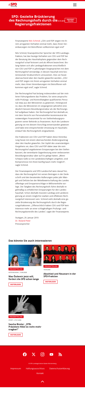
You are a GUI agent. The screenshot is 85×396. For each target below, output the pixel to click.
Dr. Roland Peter (23, 220)
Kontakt (40, 373)
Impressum (15, 368)
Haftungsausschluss (35, 368)
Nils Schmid (34, 41)
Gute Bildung (14, 272)
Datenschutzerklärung (59, 368)
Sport (11, 320)
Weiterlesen (15, 284)
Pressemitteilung (70, 20)
